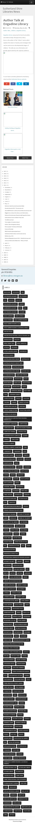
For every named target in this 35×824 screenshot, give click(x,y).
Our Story (7, 667)
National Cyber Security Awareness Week (14, 206)
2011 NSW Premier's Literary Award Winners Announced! (18, 210)
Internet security (9, 561)
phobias (27, 675)
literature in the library (11, 600)
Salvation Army (8, 726)
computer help (8, 428)
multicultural (8, 636)
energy (17, 482)
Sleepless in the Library (21, 738)
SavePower (18, 726)
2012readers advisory (10, 308)
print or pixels (8, 687)
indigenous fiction (9, 549)
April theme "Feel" (9, 343)
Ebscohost (20, 475)
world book (16, 803)
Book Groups (8, 383)
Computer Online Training (23, 428)
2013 (5, 180)
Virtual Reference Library (11, 791)
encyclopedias (8, 482)
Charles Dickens (8, 398)
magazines (7, 608)
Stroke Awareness (9, 754)
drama (16, 463)
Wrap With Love (26, 807)
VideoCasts (13, 787)
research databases (9, 715)
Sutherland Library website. (19, 79)
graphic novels (8, 526)
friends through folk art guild (13, 510)
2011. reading (23, 296)
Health (16, 534)
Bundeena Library (16, 390)
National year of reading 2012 (12, 652)
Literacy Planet (16, 593)
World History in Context (11, 807)
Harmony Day (8, 534)
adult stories (8, 320)
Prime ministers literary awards (13, 683)
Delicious (18, 455)
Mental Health (8, 624)
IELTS (23, 545)
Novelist (26, 652)
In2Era (29, 545)
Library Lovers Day (9, 589)
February (7, 247)
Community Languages (10, 424)
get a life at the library (11, 522)
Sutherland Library (24, 767)
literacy (6, 593)
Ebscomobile (7, 479)
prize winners (19, 687)
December (7, 187)
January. (27, 561)
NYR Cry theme (15, 656)
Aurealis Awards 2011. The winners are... (14, 208)
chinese (14, 402)
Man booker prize (18, 608)
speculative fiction (9, 746)
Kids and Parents (19, 569)
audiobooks (23, 351)
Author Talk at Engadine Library (12, 224)
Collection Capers (25, 410)
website (6, 795)
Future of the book (9, 229)
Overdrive (7, 671)
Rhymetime (7, 718)
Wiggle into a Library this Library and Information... (17, 213)
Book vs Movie (27, 383)
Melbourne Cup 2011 (10, 620)
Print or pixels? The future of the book (13, 226)
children (13, 30)
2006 (5, 262)
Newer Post (10, 158)
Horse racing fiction (21, 542)
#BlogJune (7, 292)
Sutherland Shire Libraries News (12, 10)
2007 (5, 259)
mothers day (18, 632)
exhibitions (7, 490)
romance (27, 718)
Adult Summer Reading (20, 320)
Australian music (18, 367)
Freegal (26, 506)
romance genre (8, 722)
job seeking (7, 565)
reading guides (19, 707)
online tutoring (21, 659)
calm (5, 394)
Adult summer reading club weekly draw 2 (16, 327)
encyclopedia (25, 479)
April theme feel (22, 343)
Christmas (22, 406)
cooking (25, 435)
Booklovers (16, 386)
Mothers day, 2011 (9, 236)
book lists (17, 383)
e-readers (27, 467)
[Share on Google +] (7, 83)
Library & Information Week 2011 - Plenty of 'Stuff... (16, 240)
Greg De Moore (20, 526)
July (6, 199)
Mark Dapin (7, 616)
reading (21, 703)
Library (25, 577)
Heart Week (7, 538)
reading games (8, 707)
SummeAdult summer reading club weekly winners (16, 762)
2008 (5, 257)
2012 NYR (11, 300)
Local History (8, 604)
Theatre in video (9, 775)
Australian (7, 367)
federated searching (10, 498)
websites (13, 795)
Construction (22, 431)
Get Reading (23, 522)
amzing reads (8, 339)
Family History (8, 494)
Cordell (6, 439)
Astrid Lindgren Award (10, 351)
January (7, 250)
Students (19, 754)
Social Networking (14, 742)
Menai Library (22, 620)
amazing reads (8, 331)
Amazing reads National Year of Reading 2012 (17, 335)
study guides (7, 758)
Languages (28, 573)
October (7, 192)
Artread (6, 347)
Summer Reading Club (10, 767)
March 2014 (26, 612)
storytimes (16, 750)
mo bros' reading (21, 628)
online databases (9, 659)
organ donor (21, 663)
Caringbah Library (15, 394)
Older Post (25, 158)
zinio (5, 815)
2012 (5, 183)
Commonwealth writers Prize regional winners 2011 (15, 419)
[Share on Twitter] (19, 83)
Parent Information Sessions (21, 671)
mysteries (23, 636)
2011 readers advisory (10, 296)
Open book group (9, 663)
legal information (15, 577)
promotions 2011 (18, 691)
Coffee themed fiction (10, 410)
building (6, 390)
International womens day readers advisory (17, 557)
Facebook (16, 490)
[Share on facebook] (13, 83)
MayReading (27, 616)
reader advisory (9, 699)
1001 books (16, 292)
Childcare (26, 398)
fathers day (18, 494)
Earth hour (24, 471)
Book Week (7, 386)
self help (13, 734)
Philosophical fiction (15, 675)
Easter (6, 475)
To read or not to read (11, 783)
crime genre (15, 439)
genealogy (13, 518)
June (6, 201)
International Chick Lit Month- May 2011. (14, 217)
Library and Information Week (12, 581)
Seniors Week (8, 738)
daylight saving (8, 455)
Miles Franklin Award (21, 624)
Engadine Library (21, 30)
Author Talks (6, 30)
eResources (20, 486)
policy (28, 679)
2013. (25, 308)
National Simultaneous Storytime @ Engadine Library (17, 215)
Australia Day (26, 359)
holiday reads (8, 542)
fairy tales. (24, 490)
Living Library (25, 600)
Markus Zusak (17, 616)
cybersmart (17, 451)
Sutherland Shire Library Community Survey (15, 233)
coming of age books (10, 414)
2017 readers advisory (10, 312)
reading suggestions (10, 711)
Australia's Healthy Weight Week (13, 363)
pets (5, 675)
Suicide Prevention (19, 758)
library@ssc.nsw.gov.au (13, 275)
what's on (21, 795)
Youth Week (27, 811)
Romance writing (21, 722)
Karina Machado (18, 565)
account (22, 312)
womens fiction (22, 799)
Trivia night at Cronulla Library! (12, 222)
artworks (14, 347)
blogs (26, 379)
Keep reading (8, 569)
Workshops (7, 803)
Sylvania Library (8, 771)
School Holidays (23, 730)
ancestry (17, 339)
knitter (12, 573)
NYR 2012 (6, 656)
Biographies (18, 379)
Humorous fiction (14, 545)
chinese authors (24, 402)
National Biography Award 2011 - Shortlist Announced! (18, 238)
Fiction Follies (23, 498)
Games (6, 518)
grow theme (14, 530)
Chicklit (18, 398)
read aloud (22, 695)
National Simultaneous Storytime (13, 644)
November (7, 189)
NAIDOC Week (7, 640)
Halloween (24, 530)
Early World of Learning (11, 471)
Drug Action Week (9, 467)
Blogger (20, 821)
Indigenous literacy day (11, 553)
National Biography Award (21, 640)
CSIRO (25, 447)
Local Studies (19, 604)
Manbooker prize (9, 612)
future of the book (9, 514)
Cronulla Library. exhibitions (12, 447)
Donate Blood (8, 463)
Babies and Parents (22, 375)
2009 (5, 255)
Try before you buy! (9, 220)
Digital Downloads (9, 459)
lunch (27, 604)
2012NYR (21, 304)
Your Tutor (17, 811)
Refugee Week (23, 711)
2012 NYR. (18, 300)
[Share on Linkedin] (26, 83)
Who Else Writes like (10, 799)
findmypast (12, 502)
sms (5, 742)
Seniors (21, 734)
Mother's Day (8, 632)
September (7, 194)
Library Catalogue (9, 585)
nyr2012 (24, 656)
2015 (5, 176)
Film (5, 502)
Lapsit (6, 577)
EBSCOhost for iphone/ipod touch (12, 231)
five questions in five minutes (12, 506)
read (15, 695)
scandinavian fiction (10, 730)
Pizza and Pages (19, 679)
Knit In (6, 573)
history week (17, 538)
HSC (5, 545)
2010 (5, 252)
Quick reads (7, 695)
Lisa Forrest (21, 589)
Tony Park (23, 783)
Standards (7, 750)
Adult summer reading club (12, 324)
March (6, 245)
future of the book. (24, 514)
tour (5, 787)
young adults (8, 811)
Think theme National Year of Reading (15, 779)
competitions (23, 424)
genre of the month (25, 518)
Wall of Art (25, 791)
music (16, 636)
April (6, 243)
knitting (19, 573)
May (6, 203)
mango (19, 612)
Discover (20, 459)
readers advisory (21, 699)
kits (27, 569)
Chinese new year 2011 (10, 406)
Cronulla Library (9, 443)
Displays (27, 459)
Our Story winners (18, 667)
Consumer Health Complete (12, 435)
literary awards (9, 597)
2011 (5, 185)
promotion (7, 691)
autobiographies (9, 375)
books (24, 386)
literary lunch (20, 597)
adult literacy (19, 316)
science (6, 734)
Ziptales (12, 815)
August (6, 196)
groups (6, 530)
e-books (19, 467)
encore (16, 479)
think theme (19, 775)
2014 (5, 178)
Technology (19, 771)
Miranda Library (8, 628)
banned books (8, 379)
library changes (22, 585)
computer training (9, 431)
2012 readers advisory (10, 304)
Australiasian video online (11, 371)
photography (8, 679)
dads (24, 451)
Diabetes (26, 455)
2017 (5, 171)
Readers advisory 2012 (10, 703)
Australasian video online (11, 359)
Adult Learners (8, 316)
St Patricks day (22, 746)
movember (27, 632)
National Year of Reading (11, 648)
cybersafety (7, 451)
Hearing (23, 534)
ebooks (13, 475)
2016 (5, 173)
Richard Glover (17, 718)
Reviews (20, 715)
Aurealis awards (9, 355)
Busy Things (27, 390)
